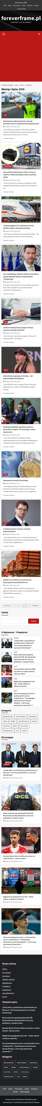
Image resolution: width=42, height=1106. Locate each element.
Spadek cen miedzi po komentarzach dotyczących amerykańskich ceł (17, 581)
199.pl (4, 969)
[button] (3, 34)
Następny (35, 605)
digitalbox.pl (7, 983)
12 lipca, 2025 (16, 180)
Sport (10, 5)
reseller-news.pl (8, 979)
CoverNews (18, 1102)
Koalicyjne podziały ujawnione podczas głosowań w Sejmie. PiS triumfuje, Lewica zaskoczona (19, 429)
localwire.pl (6, 990)
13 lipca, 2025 (16, 127)
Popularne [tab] (22, 632)
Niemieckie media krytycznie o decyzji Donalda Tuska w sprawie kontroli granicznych (21, 122)
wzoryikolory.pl (8, 993)
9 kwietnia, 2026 (17, 902)
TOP (4, 5)
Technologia (21, 9)
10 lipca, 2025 (16, 382)
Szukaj (4, 612)
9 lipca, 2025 (16, 435)
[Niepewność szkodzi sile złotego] (21, 464)
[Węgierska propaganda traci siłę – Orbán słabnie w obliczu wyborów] (6, 682)
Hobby (13, 721)
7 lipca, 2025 (16, 585)
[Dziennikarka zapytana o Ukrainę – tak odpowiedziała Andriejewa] (21, 360)
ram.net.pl (6, 976)
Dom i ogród (21, 716)
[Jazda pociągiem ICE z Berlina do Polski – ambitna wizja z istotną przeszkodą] (21, 209)
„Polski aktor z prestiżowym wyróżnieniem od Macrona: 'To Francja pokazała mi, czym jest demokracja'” (24, 644)
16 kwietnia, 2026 (17, 821)
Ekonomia (16, 5)
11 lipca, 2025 (16, 282)
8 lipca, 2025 (16, 534)
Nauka (36, 5)
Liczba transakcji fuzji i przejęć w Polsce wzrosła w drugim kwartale (18, 328)
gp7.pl (4, 996)
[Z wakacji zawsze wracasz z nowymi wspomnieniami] (21, 513)
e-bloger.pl (6, 986)
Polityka (30, 5)
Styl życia (24, 726)
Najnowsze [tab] (8, 632)
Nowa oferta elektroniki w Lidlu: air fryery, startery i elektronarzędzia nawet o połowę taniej (19, 174)
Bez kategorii (8, 716)
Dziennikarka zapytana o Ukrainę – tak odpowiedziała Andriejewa (18, 377)
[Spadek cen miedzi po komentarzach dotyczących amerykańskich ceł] (21, 564)
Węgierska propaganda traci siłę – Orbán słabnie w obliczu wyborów (24, 683)
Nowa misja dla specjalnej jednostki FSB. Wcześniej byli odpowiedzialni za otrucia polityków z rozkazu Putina (24, 658)
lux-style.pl (6, 972)
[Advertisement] (21, 59)
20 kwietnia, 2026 (17, 778)
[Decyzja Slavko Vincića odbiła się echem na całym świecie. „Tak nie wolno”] (6, 670)
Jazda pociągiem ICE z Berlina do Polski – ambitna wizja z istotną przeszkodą (19, 226)
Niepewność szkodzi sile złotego (15, 480)
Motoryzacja (24, 721)
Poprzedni (6, 605)
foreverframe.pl (21, 18)
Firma (5, 721)
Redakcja (7, 127)
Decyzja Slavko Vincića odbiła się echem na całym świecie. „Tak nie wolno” (25, 671)
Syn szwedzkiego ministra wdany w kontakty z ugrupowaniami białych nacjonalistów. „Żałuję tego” (21, 276)
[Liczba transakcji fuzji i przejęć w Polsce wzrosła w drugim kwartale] (21, 311)
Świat (24, 5)
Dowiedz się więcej (8, 138)
